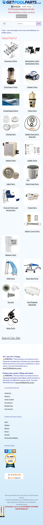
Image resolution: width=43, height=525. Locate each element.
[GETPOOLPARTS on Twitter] (10, 451)
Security (7, 435)
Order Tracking (9, 399)
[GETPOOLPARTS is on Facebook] (6, 451)
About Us (7, 396)
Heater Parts (11, 160)
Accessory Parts (10, 61)
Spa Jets (11, 302)
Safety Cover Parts (32, 231)
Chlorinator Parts (11, 87)
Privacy (6, 431)
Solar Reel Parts (32, 279)
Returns (6, 428)
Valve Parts (10, 328)
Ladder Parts (32, 160)
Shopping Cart (8, 406)
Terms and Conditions (11, 438)
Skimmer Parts (10, 255)
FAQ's (6, 422)
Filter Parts (32, 111)
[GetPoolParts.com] (21, 2)
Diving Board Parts (10, 111)
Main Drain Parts (32, 184)
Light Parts (10, 184)
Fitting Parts (11, 134)
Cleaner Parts (32, 87)
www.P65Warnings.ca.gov (12, 368)
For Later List (8, 402)
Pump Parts (32, 208)
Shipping (7, 425)
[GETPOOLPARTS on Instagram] (14, 451)
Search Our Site (11, 337)
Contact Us (7, 393)
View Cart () (22, 16)
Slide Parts (11, 279)
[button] (2, 511)
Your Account (8, 409)
